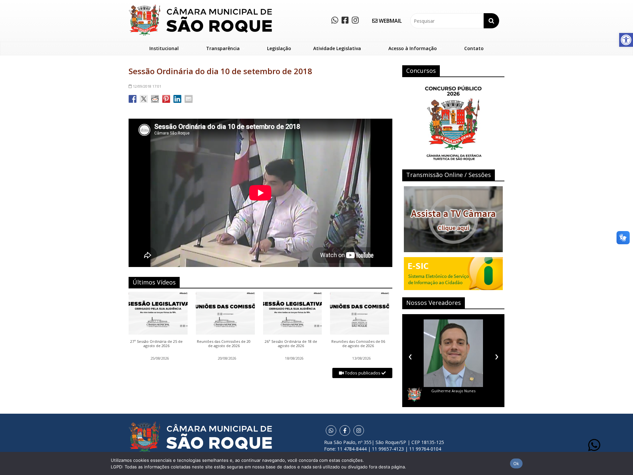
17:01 (147, 86)
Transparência (223, 48)
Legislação (279, 48)
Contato (474, 48)
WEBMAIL (389, 20)
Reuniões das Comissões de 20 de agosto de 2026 (224, 343)
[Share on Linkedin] (177, 99)
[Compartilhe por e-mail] (189, 99)
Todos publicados (362, 373)
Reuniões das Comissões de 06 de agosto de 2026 (358, 343)
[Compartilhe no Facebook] (132, 99)
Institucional (164, 48)
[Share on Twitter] (144, 99)
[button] (626, 40)
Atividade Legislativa (337, 48)
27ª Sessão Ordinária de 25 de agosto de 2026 (156, 343)
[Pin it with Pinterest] (166, 99)
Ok (516, 463)
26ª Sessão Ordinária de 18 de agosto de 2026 (291, 343)
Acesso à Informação (412, 48)
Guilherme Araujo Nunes (453, 390)
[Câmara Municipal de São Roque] (200, 7)
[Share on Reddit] (155, 99)
